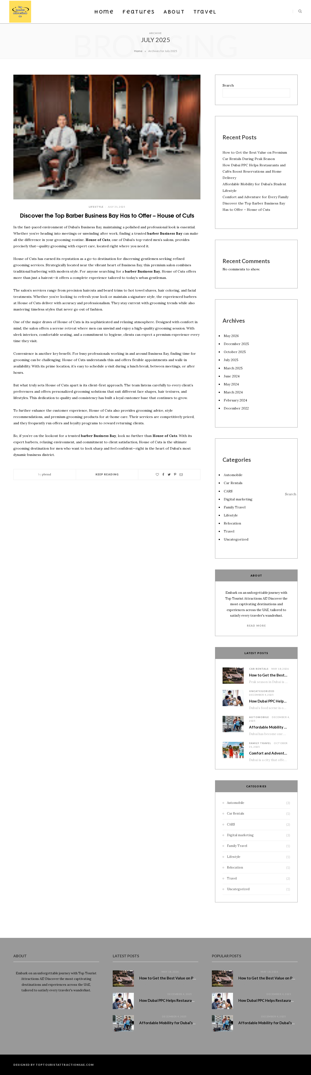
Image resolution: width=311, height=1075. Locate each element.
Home (104, 12)
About (174, 12)
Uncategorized (236, 539)
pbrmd (46, 474)
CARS (228, 491)
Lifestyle (96, 206)
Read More (256, 625)
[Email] (181, 474)
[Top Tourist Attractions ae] (20, 12)
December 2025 (236, 344)
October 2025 (235, 352)
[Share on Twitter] (169, 474)
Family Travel (234, 507)
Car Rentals (233, 483)
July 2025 (231, 360)
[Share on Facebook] (163, 474)
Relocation (232, 523)
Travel (205, 12)
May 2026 (231, 336)
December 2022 (236, 408)
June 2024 (232, 376)
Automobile (233, 475)
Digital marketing (238, 499)
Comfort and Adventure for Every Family (255, 197)
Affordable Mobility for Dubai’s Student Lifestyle (181, 1023)
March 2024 (233, 392)
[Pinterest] (175, 474)
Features (138, 12)
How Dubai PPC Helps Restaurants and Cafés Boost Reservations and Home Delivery (254, 171)
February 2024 (235, 400)
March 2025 (233, 368)
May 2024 (231, 384)
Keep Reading (107, 474)
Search (228, 85)
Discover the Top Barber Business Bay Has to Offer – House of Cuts (107, 215)
